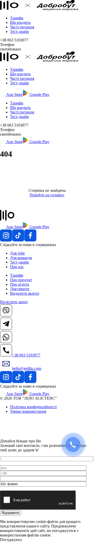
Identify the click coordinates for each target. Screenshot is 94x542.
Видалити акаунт (24, 293)
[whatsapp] (6, 342)
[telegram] (6, 328)
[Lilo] (39, 9)
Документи (19, 289)
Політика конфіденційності (33, 407)
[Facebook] (30, 240)
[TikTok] (18, 240)
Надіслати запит (14, 302)
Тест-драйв (19, 31)
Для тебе (17, 253)
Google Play (39, 94)
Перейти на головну (47, 195)
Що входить (20, 22)
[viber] (6, 315)
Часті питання (22, 27)
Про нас (17, 267)
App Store (14, 94)
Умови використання (28, 411)
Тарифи (16, 18)
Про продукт (21, 280)
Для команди (21, 258)
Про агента (19, 284)
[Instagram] (6, 240)
